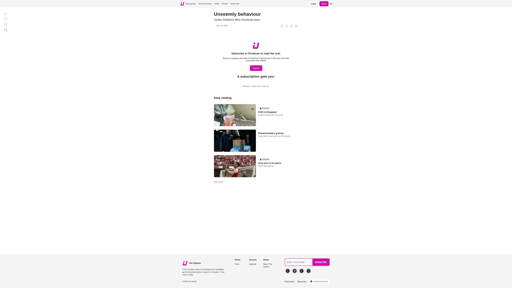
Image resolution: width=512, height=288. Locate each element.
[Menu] (331, 3)
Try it (324, 4)
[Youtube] (295, 271)
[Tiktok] (302, 271)
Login (313, 4)
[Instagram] (308, 271)
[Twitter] (288, 271)
